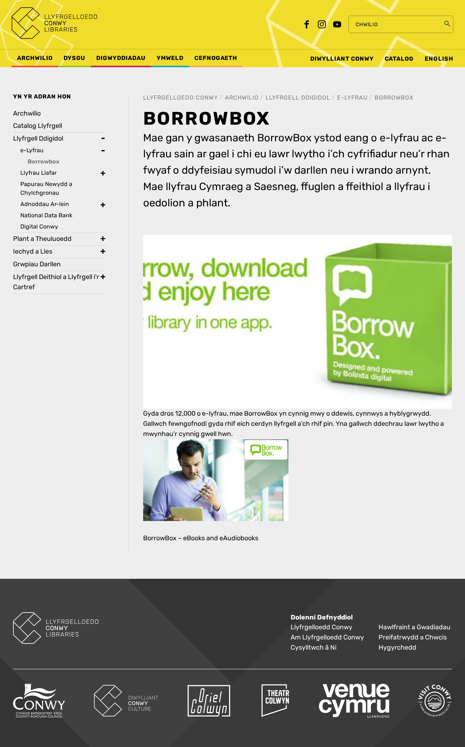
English (439, 58)
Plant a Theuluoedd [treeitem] (42, 239)
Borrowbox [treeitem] (43, 161)
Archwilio (242, 97)
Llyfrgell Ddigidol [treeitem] (38, 138)
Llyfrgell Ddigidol (298, 97)
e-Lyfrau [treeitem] (32, 150)
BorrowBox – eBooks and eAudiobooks (200, 538)
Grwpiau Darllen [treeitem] (37, 264)
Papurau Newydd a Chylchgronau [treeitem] (46, 189)
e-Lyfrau (352, 97)
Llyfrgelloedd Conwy (180, 97)
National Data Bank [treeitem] (46, 215)
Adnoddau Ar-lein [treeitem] (44, 204)
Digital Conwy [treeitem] (39, 226)
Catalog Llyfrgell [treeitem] (37, 126)
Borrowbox (394, 97)
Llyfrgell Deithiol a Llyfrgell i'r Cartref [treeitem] (56, 282)
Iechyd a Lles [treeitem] (32, 251)
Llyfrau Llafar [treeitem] (38, 172)
